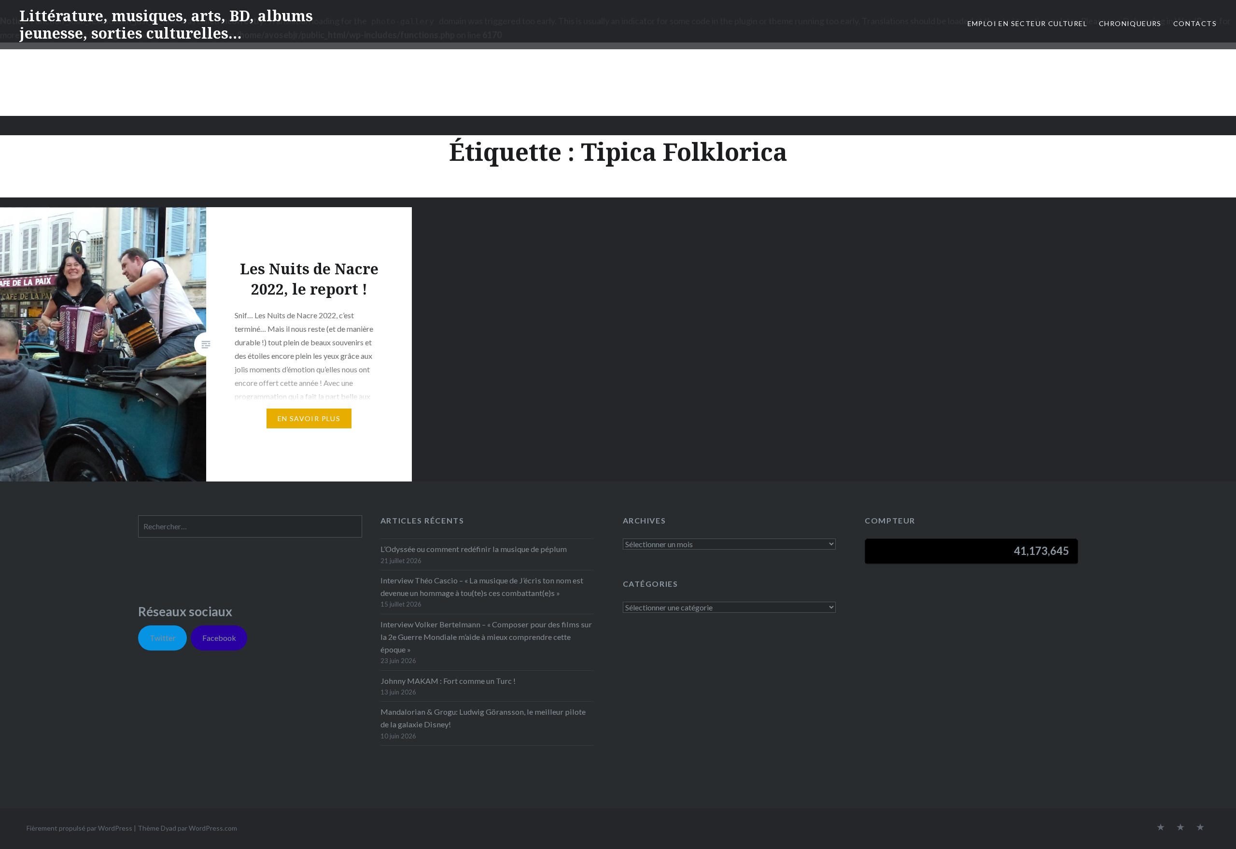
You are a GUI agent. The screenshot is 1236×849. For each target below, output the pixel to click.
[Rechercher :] (250, 526)
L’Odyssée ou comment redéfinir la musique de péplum (473, 548)
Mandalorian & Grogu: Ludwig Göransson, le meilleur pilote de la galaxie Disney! (483, 718)
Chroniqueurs (1130, 23)
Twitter (163, 637)
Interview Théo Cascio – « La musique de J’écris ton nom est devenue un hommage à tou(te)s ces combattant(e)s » (481, 586)
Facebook (219, 637)
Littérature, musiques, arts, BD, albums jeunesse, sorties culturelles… (166, 24)
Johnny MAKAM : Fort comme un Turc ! (448, 680)
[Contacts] (1161, 828)
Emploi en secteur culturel (1027, 23)
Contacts (1195, 23)
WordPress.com (213, 828)
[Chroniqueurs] (1180, 828)
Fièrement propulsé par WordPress (79, 828)
